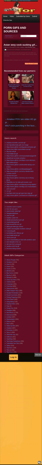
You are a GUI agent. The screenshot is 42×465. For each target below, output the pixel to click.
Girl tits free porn (12, 175)
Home (5, 16)
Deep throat (10, 288)
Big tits (9, 275)
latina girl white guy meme (15, 226)
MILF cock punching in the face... (20, 125)
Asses (9, 268)
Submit (34, 16)
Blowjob (9, 277)
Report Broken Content (31, 63)
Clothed (9, 282)
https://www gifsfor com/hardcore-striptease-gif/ (22, 195)
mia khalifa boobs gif (13, 235)
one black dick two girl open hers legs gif (19, 193)
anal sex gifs (11, 215)
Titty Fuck (10, 352)
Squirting (9, 339)
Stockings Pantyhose (13, 341)
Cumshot (9, 286)
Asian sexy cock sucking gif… (20, 44)
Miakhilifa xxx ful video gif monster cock (19, 182)
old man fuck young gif (14, 244)
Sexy (8, 332)
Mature (9, 321)
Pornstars (10, 330)
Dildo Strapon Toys (13, 290)
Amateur (9, 262)
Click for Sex (7, 20)
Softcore (9, 337)
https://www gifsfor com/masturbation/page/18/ (21, 156)
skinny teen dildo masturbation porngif (19, 149)
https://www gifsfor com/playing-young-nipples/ (21, 184)
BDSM (9, 271)
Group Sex (10, 308)
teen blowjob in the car (14, 242)
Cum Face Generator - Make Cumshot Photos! (28, 102)
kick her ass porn (12, 209)
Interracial (10, 315)
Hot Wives (10, 312)
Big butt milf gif (11, 151)
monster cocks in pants (14, 207)
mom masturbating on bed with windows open (21, 240)
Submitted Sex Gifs (13, 343)
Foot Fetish (10, 299)
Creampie (10, 284)
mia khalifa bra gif (12, 153)
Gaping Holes (11, 304)
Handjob (9, 310)
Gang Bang (10, 301)
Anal (8, 264)
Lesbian (9, 317)
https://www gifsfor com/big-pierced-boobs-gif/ (21, 147)
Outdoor (9, 328)
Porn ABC (15, 0)
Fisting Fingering (12, 297)
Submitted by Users (23, 16)
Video (12, 16)
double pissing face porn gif (15, 220)
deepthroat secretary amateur (16, 158)
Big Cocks (10, 273)
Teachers (9, 348)
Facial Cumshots (12, 295)
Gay (8, 306)
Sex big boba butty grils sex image (17, 145)
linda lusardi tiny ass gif (14, 224)
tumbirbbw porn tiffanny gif (15, 233)
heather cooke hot (12, 218)
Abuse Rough (11, 260)
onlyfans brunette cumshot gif (16, 142)
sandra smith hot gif (13, 246)
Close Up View (11, 279)
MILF (8, 323)
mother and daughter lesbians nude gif (19, 228)
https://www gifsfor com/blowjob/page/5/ (19, 169)
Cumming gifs (11, 231)
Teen (8, 350)
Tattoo (8, 345)
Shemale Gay (11, 334)
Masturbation (11, 319)
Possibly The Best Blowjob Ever (14, 102)
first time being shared (14, 248)
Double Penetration (13, 293)
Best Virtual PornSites (25, 0)
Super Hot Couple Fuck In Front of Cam (28, 85)
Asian (10, 35)
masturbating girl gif (13, 222)
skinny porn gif (11, 237)
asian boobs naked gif (13, 211)
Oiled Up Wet (11, 326)
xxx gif (9, 191)
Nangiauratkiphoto (12, 213)
